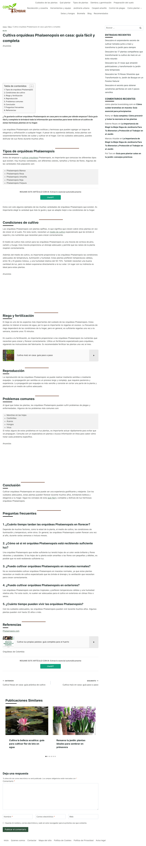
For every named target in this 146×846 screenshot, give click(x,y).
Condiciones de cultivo (15, 93)
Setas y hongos (68, 13)
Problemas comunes (14, 101)
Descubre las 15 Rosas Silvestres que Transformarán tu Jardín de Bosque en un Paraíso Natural (124, 77)
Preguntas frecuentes (15, 107)
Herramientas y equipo (60, 8)
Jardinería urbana (81, 8)
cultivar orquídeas (30, 157)
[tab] (46, 756)
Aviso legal (101, 840)
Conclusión (10, 104)
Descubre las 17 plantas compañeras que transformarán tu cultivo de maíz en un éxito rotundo (124, 55)
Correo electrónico (45, 817)
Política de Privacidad (84, 840)
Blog (89, 13)
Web (71, 817)
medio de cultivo (57, 232)
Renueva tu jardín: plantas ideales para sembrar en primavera (70, 744)
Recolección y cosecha (37, 8)
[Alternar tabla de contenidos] (30, 86)
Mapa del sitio (45, 840)
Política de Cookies (62, 840)
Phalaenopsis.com (11, 631)
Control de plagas (117, 8)
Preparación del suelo (124, 2)
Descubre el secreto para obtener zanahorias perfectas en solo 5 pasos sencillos (122, 88)
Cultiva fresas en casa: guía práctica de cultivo (24, 683)
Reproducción (12, 98)
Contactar (31, 840)
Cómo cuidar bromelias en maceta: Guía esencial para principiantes (123, 107)
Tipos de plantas (80, 2)
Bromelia (81, 13)
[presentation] (26, 720)
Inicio (6, 840)
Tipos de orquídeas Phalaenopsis (19, 90)
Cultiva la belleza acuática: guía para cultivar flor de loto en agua (26, 744)
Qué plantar (65, 2)
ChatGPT (50, 197)
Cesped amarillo (99, 8)
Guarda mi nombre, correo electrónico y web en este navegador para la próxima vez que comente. (46, 823)
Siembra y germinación (100, 2)
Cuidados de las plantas (46, 2)
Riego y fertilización (14, 95)
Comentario (9, 781)
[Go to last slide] (9, 730)
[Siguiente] (92, 730)
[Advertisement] (50, 63)
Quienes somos (18, 840)
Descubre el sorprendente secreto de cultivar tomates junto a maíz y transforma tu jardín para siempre (122, 43)
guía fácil (52, 498)
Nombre (8, 817)
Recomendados (101, 13)
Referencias (11, 110)
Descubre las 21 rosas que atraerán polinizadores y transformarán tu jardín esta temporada (123, 66)
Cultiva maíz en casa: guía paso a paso (80, 683)
